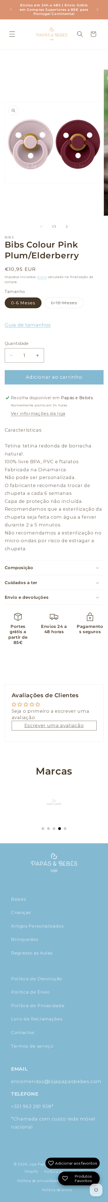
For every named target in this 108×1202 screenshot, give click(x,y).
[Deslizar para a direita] (67, 226)
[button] (12, 34)
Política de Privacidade (38, 1005)
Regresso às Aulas (31, 953)
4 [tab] (59, 828)
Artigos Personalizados (37, 926)
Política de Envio (30, 992)
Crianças (20, 912)
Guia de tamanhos (28, 325)
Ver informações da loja (38, 413)
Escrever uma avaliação (54, 725)
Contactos (22, 1032)
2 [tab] (48, 828)
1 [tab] (43, 828)
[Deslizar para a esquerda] (41, 226)
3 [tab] (54, 828)
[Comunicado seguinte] (97, 9)
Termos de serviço (32, 1046)
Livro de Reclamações (36, 1019)
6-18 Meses (67, 304)
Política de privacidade (38, 1181)
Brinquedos (24, 939)
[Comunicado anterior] (11, 9)
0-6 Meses (23, 302)
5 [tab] (65, 828)
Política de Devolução (36, 978)
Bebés (18, 899)
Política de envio (57, 1190)
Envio (42, 277)
